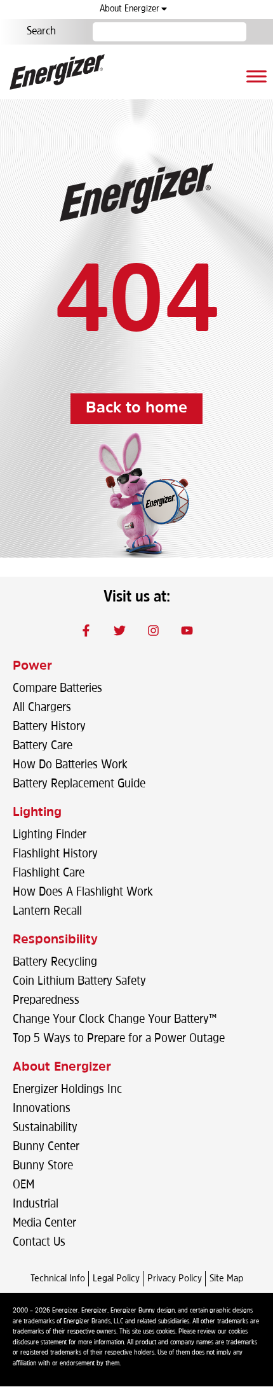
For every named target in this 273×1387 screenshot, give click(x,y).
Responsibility (55, 940)
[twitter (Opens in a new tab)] (120, 630)
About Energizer (129, 9)
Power (32, 666)
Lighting (37, 813)
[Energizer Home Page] (57, 72)
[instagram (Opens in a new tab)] (154, 630)
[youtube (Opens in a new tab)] (187, 630)
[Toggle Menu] (256, 76)
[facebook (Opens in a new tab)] (86, 630)
